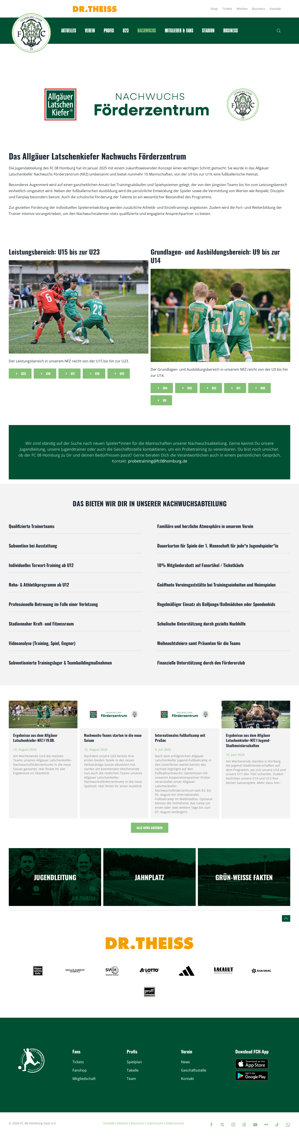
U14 (165, 388)
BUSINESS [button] (230, 30)
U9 (164, 400)
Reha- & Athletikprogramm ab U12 (39, 584)
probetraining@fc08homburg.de (157, 461)
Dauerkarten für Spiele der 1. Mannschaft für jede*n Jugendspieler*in (217, 545)
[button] (278, 30)
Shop (214, 9)
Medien (242, 9)
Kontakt (275, 9)
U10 (262, 388)
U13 (189, 388)
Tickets (227, 9)
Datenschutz (175, 1123)
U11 (238, 388)
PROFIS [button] (109, 30)
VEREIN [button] (90, 30)
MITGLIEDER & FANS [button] (179, 30)
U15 (122, 373)
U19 (48, 373)
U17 (73, 373)
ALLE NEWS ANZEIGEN (150, 827)
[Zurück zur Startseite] (31, 33)
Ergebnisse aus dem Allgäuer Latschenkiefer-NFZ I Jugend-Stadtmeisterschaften (248, 740)
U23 (126, 30)
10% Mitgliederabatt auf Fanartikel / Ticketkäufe (200, 565)
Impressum (155, 1123)
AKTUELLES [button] (68, 30)
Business (258, 9)
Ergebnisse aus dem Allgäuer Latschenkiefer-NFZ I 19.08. (35, 737)
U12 (214, 388)
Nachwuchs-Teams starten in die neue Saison (113, 737)
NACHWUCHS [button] (146, 30)
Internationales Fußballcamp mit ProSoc (180, 737)
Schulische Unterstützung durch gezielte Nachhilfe (201, 623)
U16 (97, 373)
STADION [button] (208, 30)
